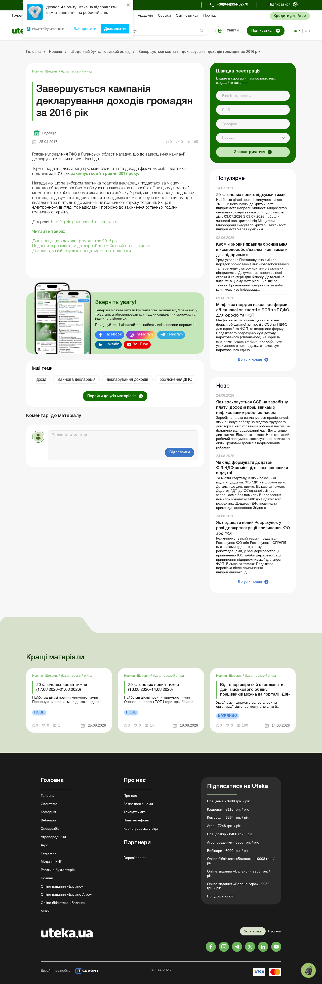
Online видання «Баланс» (62, 886)
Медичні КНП (51, 861)
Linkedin (111, 344)
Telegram (175, 334)
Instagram (144, 334)
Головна (19, 15)
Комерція (48, 812)
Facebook (113, 334)
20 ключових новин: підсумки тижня (251, 195)
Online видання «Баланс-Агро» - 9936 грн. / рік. (238, 886)
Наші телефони (136, 820)
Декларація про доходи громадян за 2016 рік (74, 241)
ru (307, 31)
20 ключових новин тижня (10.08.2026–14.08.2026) (153, 687)
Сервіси (164, 15)
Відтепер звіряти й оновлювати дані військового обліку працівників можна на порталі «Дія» (255, 689)
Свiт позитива (187, 15)
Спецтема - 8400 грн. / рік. (229, 801)
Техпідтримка (135, 812)
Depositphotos (135, 858)
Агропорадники (53, 837)
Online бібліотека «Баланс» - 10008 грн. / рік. (240, 861)
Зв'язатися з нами (138, 804)
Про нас (210, 15)
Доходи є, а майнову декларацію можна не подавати (81, 251)
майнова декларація (76, 379)
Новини (38, 71)
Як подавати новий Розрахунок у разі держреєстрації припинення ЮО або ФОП (253, 528)
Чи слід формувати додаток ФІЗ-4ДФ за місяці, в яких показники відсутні (252, 468)
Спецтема (49, 804)
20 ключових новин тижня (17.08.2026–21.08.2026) (61, 687)
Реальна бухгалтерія (58, 870)
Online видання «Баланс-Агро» (66, 894)
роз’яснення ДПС (175, 379)
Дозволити (115, 28)
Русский (274, 931)
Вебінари (48, 820)
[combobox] (253, 138)
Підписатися (279, 4)
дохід (41, 379)
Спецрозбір (50, 828)
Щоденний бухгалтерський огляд (68, 71)
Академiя (145, 15)
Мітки (45, 911)
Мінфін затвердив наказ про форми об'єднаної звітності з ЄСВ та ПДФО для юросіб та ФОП (252, 310)
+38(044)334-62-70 (232, 4)
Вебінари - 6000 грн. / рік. (228, 851)
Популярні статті (220, 896)
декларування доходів (127, 379)
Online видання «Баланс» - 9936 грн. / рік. (238, 873)
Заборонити (85, 28)
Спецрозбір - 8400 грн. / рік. (230, 834)
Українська (253, 931)
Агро (44, 845)
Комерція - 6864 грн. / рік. (228, 817)
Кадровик (48, 853)
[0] (308, 970)
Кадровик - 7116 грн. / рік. (228, 809)
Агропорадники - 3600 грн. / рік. (233, 842)
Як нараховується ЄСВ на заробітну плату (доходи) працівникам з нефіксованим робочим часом (252, 408)
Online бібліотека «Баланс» (63, 903)
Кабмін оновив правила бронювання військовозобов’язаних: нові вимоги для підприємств (252, 250)
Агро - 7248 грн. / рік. (224, 826)
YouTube (140, 344)
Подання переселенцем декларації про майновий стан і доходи (91, 246)
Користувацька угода (141, 828)
